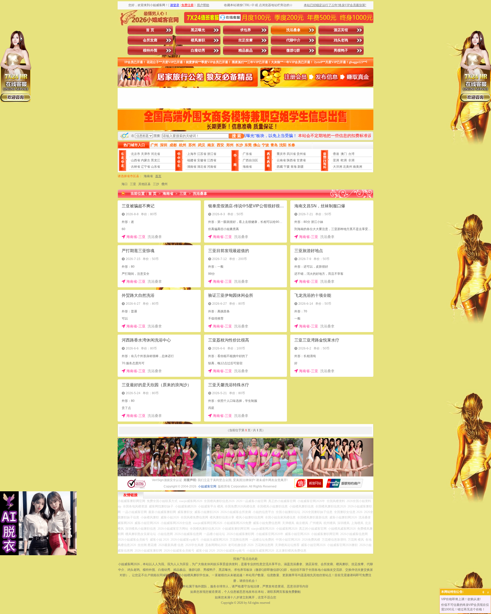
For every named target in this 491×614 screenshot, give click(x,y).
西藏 (280, 166)
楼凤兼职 (198, 40)
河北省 (155, 154)
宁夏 (287, 166)
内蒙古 (145, 160)
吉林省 (135, 166)
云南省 (281, 160)
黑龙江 (155, 160)
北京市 (135, 154)
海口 (124, 184)
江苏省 (201, 154)
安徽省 (201, 160)
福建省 (191, 160)
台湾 (351, 154)
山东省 (155, 166)
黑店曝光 (198, 30)
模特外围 (150, 50)
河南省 (211, 166)
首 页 (150, 30)
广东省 (247, 154)
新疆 (300, 166)
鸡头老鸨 (341, 40)
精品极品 (245, 50)
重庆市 (281, 154)
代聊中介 (293, 40)
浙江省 (211, 154)
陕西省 (291, 160)
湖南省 (191, 166)
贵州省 (301, 154)
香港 (336, 154)
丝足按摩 (245, 40)
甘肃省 (301, 160)
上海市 (191, 154)
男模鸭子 (341, 50)
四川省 (291, 154)
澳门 (344, 154)
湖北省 (201, 166)
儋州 (164, 184)
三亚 (133, 184)
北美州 (347, 166)
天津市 (145, 154)
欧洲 (344, 160)
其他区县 (144, 184)
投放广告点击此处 (245, 559)
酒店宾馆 (341, 30)
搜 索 (236, 136)
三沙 (156, 184)
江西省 (211, 160)
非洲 (351, 160)
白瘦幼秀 (198, 50)
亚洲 (336, 160)
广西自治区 (250, 160)
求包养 (245, 30)
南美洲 (357, 166)
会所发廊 (150, 40)
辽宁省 (145, 166)
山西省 (135, 160)
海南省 (247, 166)
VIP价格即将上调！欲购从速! (461, 599)
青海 (294, 166)
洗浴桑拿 (293, 30)
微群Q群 (293, 50)
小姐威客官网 (207, 486)
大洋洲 (337, 166)
